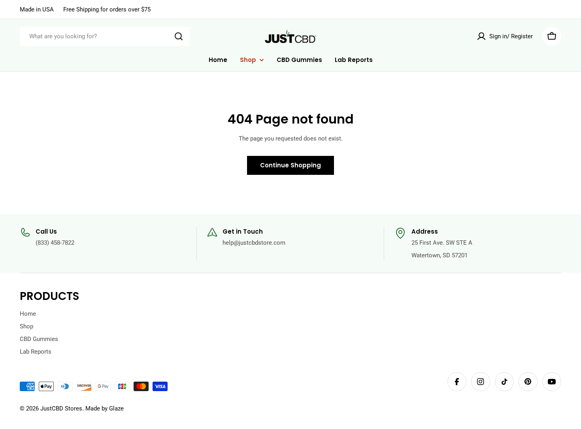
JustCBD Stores (61, 408)
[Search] (178, 36)
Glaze (116, 408)
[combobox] (105, 36)
